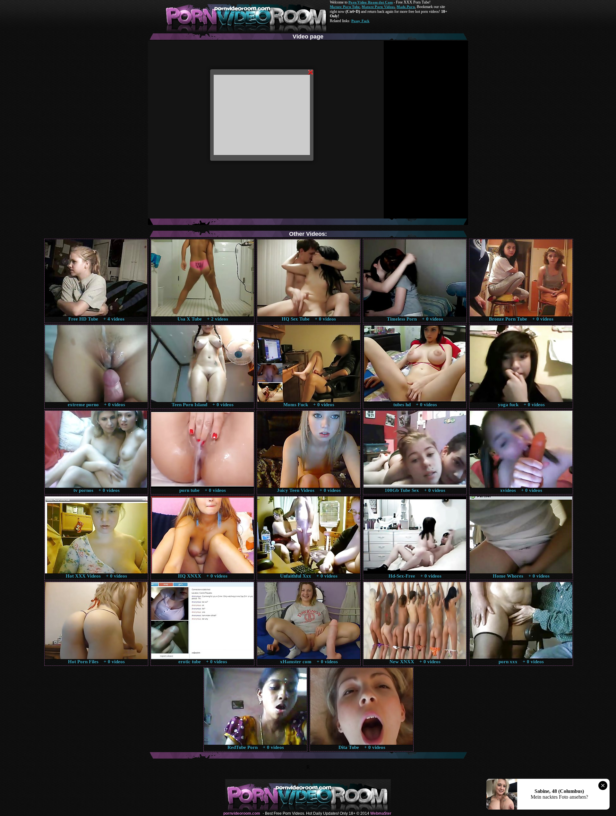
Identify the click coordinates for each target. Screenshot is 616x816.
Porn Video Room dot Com (370, 2)
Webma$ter (380, 813)
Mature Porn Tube (345, 7)
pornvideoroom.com (241, 813)
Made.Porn (406, 7)
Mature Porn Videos (378, 7)
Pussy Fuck (360, 21)
